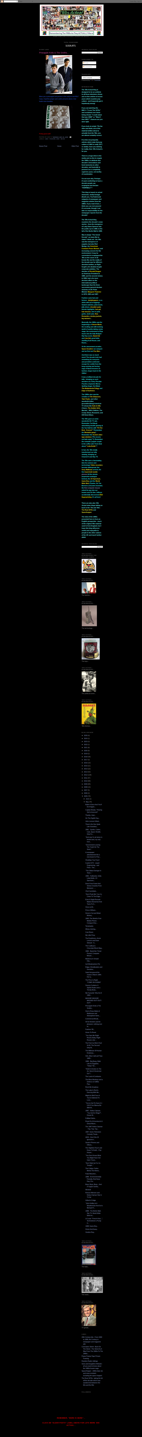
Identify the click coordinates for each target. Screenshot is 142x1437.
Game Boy (85, 481)
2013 (86, 772)
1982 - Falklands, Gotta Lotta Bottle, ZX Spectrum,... (93, 878)
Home (59, 146)
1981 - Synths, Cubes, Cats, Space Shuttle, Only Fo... (93, 832)
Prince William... (91, 910)
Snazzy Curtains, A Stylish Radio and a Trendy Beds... (92, 988)
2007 (86, 790)
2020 (86, 750)
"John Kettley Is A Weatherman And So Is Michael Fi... (94, 1205)
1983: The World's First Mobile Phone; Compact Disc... (93, 921)
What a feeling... (90, 929)
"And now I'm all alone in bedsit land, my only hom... (93, 839)
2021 (86, 747)
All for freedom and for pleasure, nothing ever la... (93, 1024)
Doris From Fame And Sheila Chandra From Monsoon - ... (93, 886)
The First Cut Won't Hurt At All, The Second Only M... (93, 1045)
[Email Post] (70, 137)
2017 (86, 760)
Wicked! (88, 1190)
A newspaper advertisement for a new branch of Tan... (93, 855)
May (87, 802)
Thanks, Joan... (90, 815)
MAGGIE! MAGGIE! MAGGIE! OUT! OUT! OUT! (93, 1000)
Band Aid (96, 336)
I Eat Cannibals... (91, 891)
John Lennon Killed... (92, 821)
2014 (86, 769)
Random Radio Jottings (90, 1361)
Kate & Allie (96, 406)
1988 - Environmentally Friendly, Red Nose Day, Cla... (93, 1179)
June (88, 799)
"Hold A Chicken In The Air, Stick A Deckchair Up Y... (93, 1071)
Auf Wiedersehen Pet (92, 964)
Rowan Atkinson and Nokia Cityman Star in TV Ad (93, 1195)
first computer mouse (92, 488)
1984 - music (60, 139)
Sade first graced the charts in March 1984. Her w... (93, 975)
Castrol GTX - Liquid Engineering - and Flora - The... (92, 865)
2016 (86, 763)
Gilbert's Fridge (90, 1200)
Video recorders (97, 465)
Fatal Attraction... (91, 1174)
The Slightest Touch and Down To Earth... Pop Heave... (93, 1150)
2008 (86, 787)
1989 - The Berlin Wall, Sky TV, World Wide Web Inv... (93, 1213)
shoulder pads (95, 307)
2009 (86, 784)
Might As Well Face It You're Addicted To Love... (92, 1098)
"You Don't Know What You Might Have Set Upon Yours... (93, 1158)
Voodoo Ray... (90, 1232)
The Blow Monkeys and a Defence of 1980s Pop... (94, 1082)
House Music (97, 324)
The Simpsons (95, 397)
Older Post (75, 146)
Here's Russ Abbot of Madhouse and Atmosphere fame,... (92, 1013)
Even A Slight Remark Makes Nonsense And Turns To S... (93, 902)
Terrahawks (89, 926)
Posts (86, 63)
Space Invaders (87, 349)
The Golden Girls (94, 408)
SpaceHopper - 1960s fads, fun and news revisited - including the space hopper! (92, 1373)
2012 (86, 775)
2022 (86, 744)
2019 (86, 753)
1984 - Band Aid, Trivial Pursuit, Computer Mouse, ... (93, 953)
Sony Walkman (87, 469)
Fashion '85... (90, 1029)
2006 (86, 793)
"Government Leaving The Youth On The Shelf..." (92, 847)
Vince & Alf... (89, 907)
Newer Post (43, 146)
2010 (86, 781)
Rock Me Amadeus (91, 1087)
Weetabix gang (89, 432)
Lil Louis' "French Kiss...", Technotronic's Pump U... (94, 1221)
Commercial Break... (92, 1019)
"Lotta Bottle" (91, 446)
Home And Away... (91, 1229)
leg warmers (86, 318)
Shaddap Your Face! (92, 860)
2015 (86, 766)
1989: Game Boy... (91, 1226)
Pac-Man (96, 351)
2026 (86, 735)
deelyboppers (93, 300)
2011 (86, 778)
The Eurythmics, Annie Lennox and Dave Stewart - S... (93, 940)
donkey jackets (95, 316)
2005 (86, 796)
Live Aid (88, 338)
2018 (86, 757)
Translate (97, 80)
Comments (88, 66)
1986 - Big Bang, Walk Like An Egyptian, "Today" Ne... (93, 1063)
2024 (86, 738)
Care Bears (89, 932)
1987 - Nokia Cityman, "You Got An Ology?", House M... (93, 1113)
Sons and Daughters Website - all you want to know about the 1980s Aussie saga (92, 1366)
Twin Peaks (86, 399)
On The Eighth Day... (92, 818)
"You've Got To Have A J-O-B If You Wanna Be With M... (93, 1105)
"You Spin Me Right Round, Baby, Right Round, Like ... (92, 1038)
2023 (86, 741)
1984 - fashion (50, 139)
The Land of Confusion (93, 1076)
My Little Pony (90, 935)
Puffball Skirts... (90, 1118)
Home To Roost (90, 1032)
